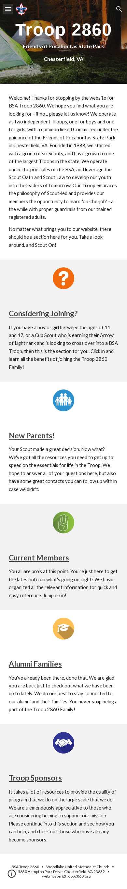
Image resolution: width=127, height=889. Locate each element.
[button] (8, 9)
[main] (63, 42)
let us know (76, 114)
